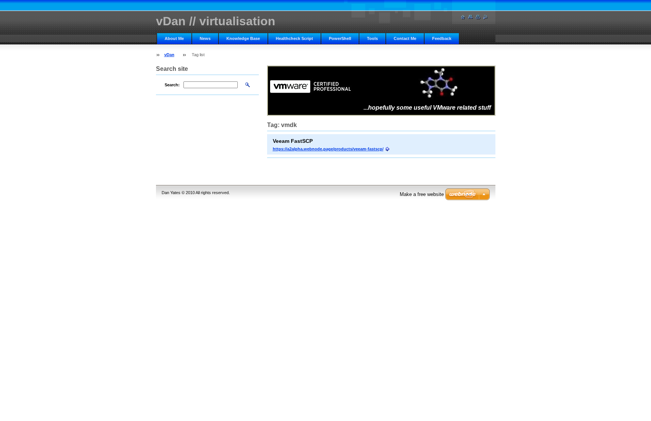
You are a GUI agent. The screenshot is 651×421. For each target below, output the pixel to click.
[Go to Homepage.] (463, 17)
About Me (174, 38)
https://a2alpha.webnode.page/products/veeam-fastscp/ (328, 149)
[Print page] (478, 17)
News (205, 38)
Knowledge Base (243, 38)
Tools (372, 38)
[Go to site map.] (470, 17)
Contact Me (405, 38)
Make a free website (422, 194)
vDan (169, 54)
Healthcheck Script (294, 38)
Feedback (441, 38)
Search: (172, 85)
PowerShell (340, 38)
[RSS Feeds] (485, 17)
